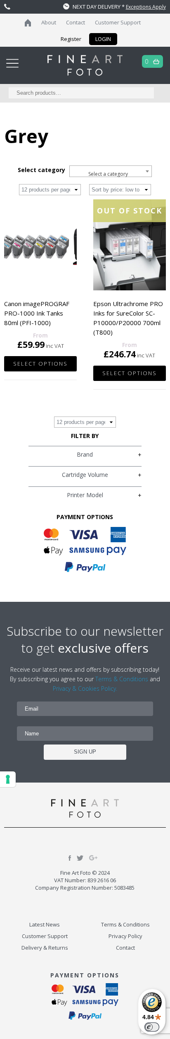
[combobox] (110, 171)
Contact (75, 22)
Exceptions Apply (146, 6)
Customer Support (118, 22)
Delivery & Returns (44, 947)
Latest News (44, 924)
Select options (40, 363)
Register (71, 39)
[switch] (151, 1027)
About (48, 22)
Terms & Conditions (121, 679)
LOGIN (103, 39)
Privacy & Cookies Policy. (85, 688)
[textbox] (110, 174)
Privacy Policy (125, 936)
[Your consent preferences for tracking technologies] (8, 779)
